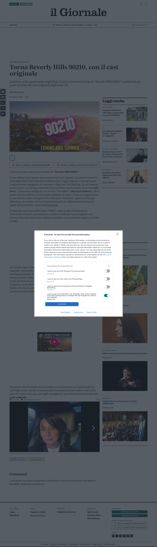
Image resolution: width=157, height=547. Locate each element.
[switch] (107, 271)
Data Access (78, 312)
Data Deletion (65, 312)
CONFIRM (62, 304)
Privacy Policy (92, 312)
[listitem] (78, 266)
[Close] (118, 235)
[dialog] (78, 273)
